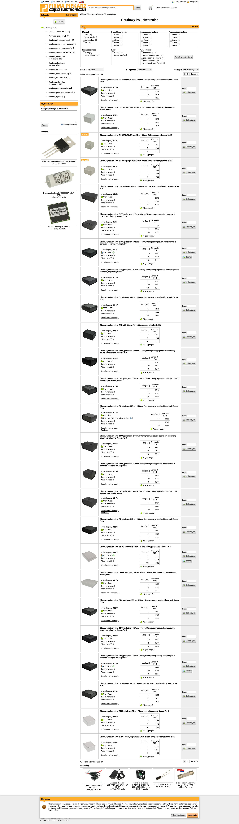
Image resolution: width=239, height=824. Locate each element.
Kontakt (46, 2)
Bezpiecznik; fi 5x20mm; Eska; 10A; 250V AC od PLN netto (185, 785)
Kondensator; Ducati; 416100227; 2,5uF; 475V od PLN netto (58, 195)
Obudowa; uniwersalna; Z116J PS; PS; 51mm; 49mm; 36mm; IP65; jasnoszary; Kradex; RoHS (136, 135)
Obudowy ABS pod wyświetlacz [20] (62, 44)
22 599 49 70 (58, 2)
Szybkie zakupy (47, 104)
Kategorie (45, 15)
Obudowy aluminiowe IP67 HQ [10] (62, 52)
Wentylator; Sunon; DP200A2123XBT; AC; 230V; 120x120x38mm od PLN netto (141, 786)
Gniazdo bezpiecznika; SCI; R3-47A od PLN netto (93, 788)
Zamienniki (105, 430)
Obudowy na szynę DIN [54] (59, 78)
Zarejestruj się (180, 2)
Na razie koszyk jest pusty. (166, 8)
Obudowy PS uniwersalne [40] (60, 88)
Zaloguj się (193, 2)
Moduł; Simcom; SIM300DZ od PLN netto (59, 228)
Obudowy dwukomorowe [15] (60, 74)
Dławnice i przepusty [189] (59, 36)
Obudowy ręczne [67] (57, 97)
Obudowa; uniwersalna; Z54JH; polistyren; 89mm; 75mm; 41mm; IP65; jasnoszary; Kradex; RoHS (137, 737)
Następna (194, 74)
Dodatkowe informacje (110, 100)
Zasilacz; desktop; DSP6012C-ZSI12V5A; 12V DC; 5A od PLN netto (117, 786)
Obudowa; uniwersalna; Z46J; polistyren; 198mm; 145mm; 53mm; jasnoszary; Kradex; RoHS (135, 547)
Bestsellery (84, 765)
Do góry (61, 21)
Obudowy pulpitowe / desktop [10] (62, 92)
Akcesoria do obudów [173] (59, 32)
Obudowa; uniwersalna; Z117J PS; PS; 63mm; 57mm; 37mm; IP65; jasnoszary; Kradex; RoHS (136, 161)
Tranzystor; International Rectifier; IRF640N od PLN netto (59, 162)
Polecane (44, 132)
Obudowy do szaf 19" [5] (58, 69)
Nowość (85, 134)
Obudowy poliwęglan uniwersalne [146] (57, 83)
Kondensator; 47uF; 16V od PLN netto (163, 785)
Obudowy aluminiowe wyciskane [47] (57, 64)
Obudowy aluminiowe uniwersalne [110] (57, 58)
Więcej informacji (70, 124)
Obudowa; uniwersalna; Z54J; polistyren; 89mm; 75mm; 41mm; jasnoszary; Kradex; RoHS (134, 711)
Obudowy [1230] (51, 28)
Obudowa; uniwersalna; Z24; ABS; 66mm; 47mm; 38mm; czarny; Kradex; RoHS (130, 325)
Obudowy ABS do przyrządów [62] (61, 40)
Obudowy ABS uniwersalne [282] (61, 48)
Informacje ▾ (72, 2)
